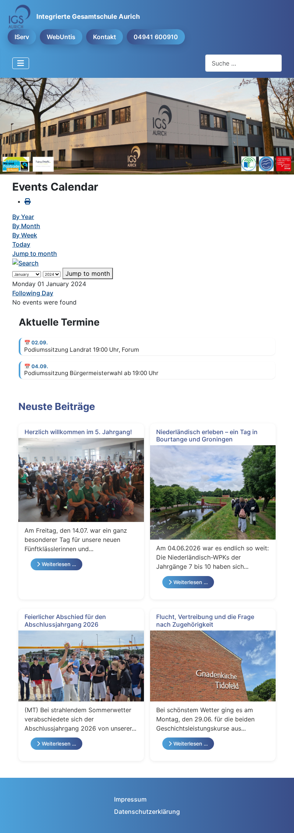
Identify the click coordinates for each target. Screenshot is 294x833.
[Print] (27, 201)
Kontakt (104, 37)
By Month (26, 226)
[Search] (25, 263)
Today (21, 244)
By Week (24, 235)
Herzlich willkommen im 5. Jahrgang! (78, 432)
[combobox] (243, 63)
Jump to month (34, 253)
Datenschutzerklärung (147, 811)
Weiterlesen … (58, 564)
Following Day (32, 293)
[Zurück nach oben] (280, 819)
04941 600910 (156, 37)
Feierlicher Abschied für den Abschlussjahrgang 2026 (65, 620)
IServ (22, 37)
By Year (23, 217)
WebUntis (61, 37)
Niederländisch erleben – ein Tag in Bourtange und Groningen (207, 435)
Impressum (130, 799)
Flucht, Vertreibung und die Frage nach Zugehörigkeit (205, 620)
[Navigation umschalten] (20, 63)
